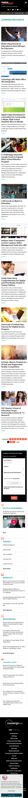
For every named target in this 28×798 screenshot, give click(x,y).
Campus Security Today (14, 741)
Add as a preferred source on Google (10, 6)
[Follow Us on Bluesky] (13, 9)
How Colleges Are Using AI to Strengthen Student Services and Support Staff (12, 702)
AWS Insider (14, 738)
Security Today (14, 763)
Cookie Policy (19, 787)
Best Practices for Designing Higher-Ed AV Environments (13, 684)
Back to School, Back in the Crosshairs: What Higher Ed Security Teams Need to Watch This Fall (14, 582)
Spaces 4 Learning (14, 766)
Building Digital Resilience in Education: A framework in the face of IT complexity (14, 590)
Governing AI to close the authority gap (13, 604)
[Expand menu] (25, 3)
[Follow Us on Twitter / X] (10, 9)
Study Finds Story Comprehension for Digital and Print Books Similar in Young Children (13, 281)
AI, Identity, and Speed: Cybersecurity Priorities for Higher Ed (13, 512)
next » (18, 442)
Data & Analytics (7, 554)
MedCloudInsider (14, 751)
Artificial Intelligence (9, 545)
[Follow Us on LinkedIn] (8, 9)
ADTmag (14, 736)
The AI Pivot (14, 773)
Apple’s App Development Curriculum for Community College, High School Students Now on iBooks (13, 118)
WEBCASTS (8, 577)
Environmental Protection (14, 743)
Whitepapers (9, 619)
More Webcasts (7, 610)
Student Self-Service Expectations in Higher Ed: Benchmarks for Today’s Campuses (13, 624)
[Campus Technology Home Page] (7, 3)
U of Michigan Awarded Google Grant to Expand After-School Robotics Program (12, 158)
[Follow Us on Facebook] (15, 9)
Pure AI (14, 756)
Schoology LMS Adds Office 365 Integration (13, 80)
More (4, 532)
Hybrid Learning (19, 13)
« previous (5, 439)
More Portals (6, 569)
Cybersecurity (7, 550)
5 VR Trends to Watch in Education (11, 202)
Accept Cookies (11, 795)
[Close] (21, 776)
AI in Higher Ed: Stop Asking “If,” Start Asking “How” (13, 641)
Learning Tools (7, 559)
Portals (7, 541)
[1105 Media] (14, 730)
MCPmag (14, 748)
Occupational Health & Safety (14, 753)
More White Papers (8, 653)
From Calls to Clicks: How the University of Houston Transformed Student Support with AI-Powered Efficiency (13, 633)
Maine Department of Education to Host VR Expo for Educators (13, 46)
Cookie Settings (11, 790)
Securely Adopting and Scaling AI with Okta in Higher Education (14, 598)
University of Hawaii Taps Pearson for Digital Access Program (12, 326)
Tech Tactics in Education (14, 771)
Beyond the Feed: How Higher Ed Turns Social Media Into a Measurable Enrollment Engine (13, 667)
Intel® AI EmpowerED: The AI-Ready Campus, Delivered (13, 676)
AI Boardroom (14, 733)
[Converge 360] (14, 723)
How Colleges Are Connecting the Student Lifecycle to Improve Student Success (14, 692)
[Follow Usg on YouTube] (17, 9)
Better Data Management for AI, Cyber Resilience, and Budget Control (14, 647)
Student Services (8, 564)
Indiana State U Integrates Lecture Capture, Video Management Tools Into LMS (14, 242)
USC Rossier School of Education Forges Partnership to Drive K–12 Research (12, 411)
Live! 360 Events (14, 746)
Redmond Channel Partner (14, 761)
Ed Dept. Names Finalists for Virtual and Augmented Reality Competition (14, 364)
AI (12, 13)
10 (14, 442)
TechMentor (14, 768)
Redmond (14, 758)
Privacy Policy (16, 478)
